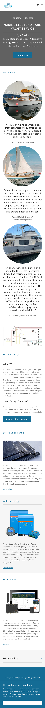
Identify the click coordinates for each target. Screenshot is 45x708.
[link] (8, 5)
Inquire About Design (16, 419)
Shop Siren (7, 644)
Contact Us (22, 55)
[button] (42, 5)
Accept (22, 703)
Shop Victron (8, 567)
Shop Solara (8, 489)
